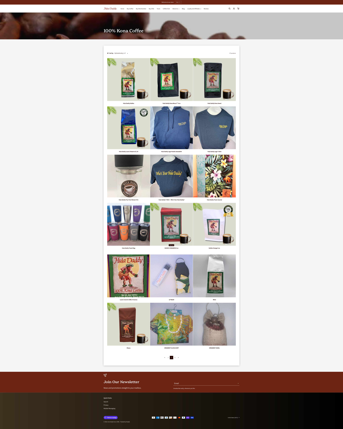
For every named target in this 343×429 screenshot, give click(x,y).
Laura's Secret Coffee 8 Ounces (128, 300)
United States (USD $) (233, 417)
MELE (214, 300)
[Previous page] (164, 357)
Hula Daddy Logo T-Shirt (214, 151)
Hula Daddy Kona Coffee (113, 422)
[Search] (229, 9)
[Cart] (238, 9)
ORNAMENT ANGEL (214, 348)
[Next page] (178, 357)
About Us (175, 9)
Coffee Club (166, 9)
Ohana (128, 348)
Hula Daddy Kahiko (128, 103)
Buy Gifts (151, 9)
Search (106, 402)
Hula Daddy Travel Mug (128, 248)
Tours (158, 9)
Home (122, 9)
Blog (183, 9)
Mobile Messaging (109, 408)
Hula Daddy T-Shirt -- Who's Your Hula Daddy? (171, 200)
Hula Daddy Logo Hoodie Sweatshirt (171, 151)
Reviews (206, 9)
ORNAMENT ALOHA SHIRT (171, 348)
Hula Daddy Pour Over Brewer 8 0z (128, 200)
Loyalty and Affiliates (193, 9)
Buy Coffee (130, 9)
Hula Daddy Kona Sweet (214, 103)
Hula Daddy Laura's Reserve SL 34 (128, 151)
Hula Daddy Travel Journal (214, 200)
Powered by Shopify (125, 422)
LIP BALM (171, 300)
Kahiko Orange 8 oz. (214, 248)
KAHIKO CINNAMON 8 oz (171, 248)
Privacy (106, 405)
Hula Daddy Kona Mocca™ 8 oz (171, 103)
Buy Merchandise (141, 9)
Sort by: (111, 53)
